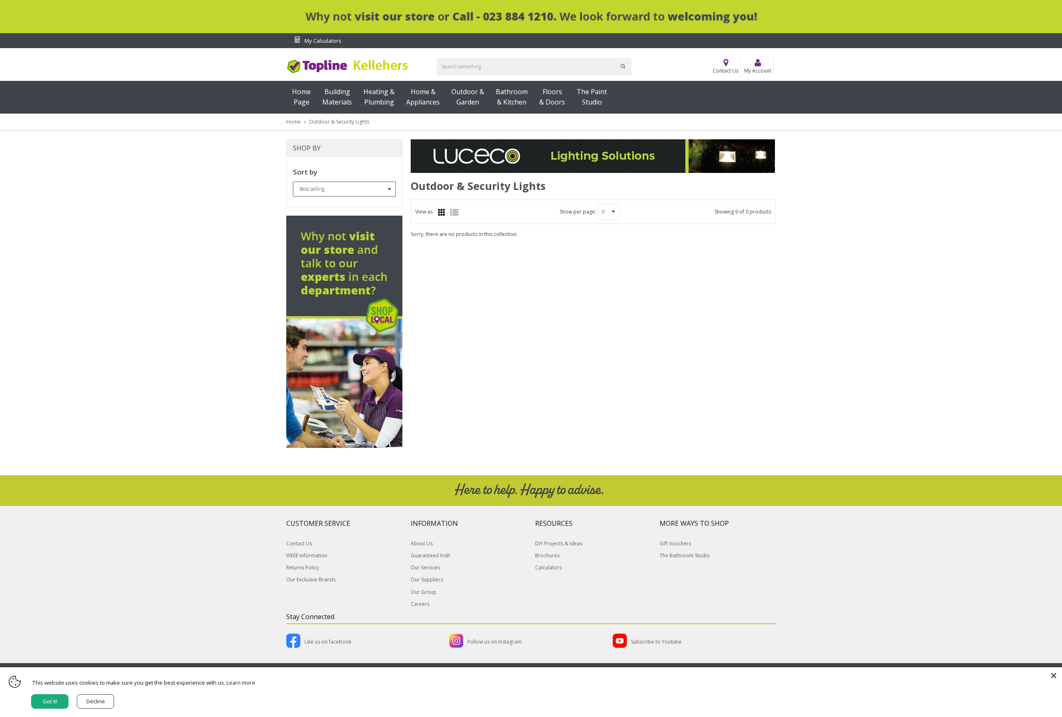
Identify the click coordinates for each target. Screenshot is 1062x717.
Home (293, 121)
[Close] (1054, 675)
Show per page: (578, 211)
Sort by (305, 171)
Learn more (241, 682)
